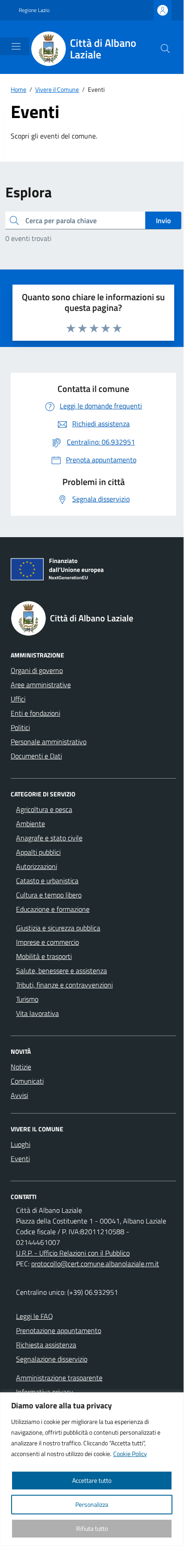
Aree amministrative (41, 684)
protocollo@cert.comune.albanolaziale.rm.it (95, 1263)
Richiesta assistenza (46, 1344)
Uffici (18, 698)
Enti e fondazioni (35, 713)
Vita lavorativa (37, 1013)
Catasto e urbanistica (47, 880)
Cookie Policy (130, 1453)
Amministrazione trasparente (59, 1377)
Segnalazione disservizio (51, 1359)
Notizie (21, 1066)
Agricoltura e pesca (44, 809)
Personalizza (91, 1504)
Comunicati (27, 1081)
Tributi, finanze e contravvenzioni (64, 984)
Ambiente (30, 823)
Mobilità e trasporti (44, 956)
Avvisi (19, 1095)
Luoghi (20, 1144)
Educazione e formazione (53, 909)
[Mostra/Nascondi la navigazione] (16, 46)
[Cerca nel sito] (165, 48)
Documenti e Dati (36, 756)
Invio (163, 220)
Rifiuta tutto (92, 1528)
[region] (92, 1469)
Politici (20, 727)
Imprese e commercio (47, 942)
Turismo (27, 999)
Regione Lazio (34, 10)
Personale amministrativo (48, 741)
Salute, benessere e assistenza (61, 970)
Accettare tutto (91, 1480)
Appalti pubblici (38, 852)
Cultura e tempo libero (49, 894)
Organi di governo (37, 670)
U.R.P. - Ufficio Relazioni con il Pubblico (73, 1253)
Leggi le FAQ (34, 1316)
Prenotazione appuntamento (58, 1330)
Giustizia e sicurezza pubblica (58, 927)
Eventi (20, 1158)
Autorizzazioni (36, 866)
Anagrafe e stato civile (49, 837)
